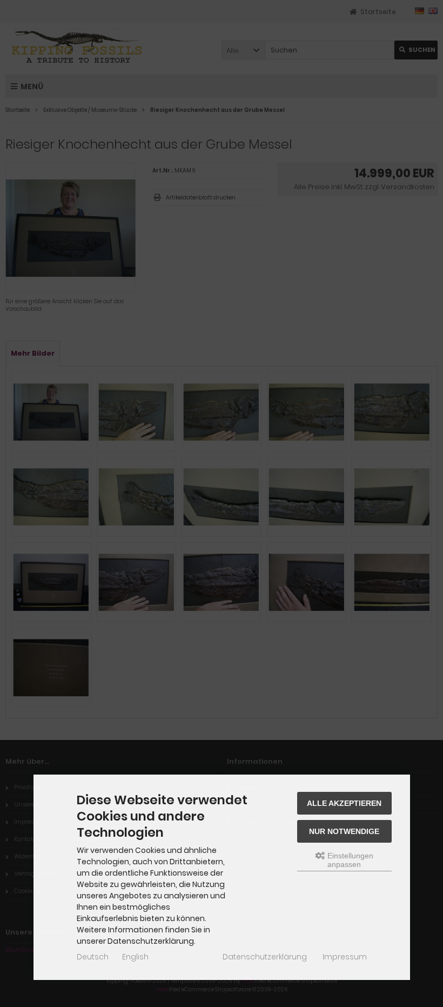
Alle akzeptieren (344, 803)
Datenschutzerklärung (265, 956)
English (135, 956)
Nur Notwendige (344, 831)
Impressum (345, 956)
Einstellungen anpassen (349, 860)
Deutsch (93, 956)
